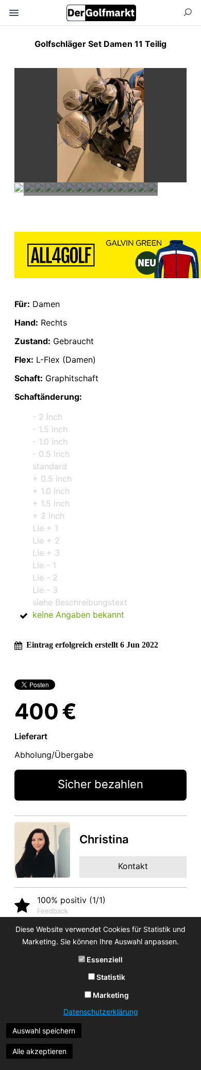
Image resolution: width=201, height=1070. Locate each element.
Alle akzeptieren (39, 1051)
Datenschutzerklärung (100, 1011)
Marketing (110, 995)
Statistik (110, 977)
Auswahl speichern (43, 1030)
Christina (104, 839)
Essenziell (104, 959)
